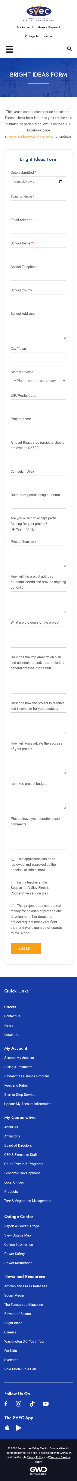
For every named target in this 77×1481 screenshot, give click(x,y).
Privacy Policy (35, 1457)
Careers (10, 1007)
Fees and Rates (16, 1085)
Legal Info (11, 1035)
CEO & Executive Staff (20, 1155)
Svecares (11, 1360)
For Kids (10, 1351)
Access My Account (19, 1058)
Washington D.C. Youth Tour (24, 1341)
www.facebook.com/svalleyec (30, 136)
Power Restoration (18, 1263)
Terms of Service (59, 1457)
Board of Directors (18, 1145)
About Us (11, 1127)
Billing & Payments (18, 1067)
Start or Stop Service (19, 1095)
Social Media (14, 1295)
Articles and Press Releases (25, 1286)
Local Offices (14, 1182)
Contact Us (12, 1016)
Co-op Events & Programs (23, 1164)
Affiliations (12, 1136)
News (8, 1025)
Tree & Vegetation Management (27, 1201)
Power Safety (14, 1254)
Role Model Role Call (20, 1369)
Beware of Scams (17, 1314)
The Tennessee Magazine (23, 1305)
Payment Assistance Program (26, 1076)
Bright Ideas (13, 1323)
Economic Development (22, 1173)
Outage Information (18, 1245)
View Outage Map (17, 1235)
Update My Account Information (27, 1104)
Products (11, 1192)
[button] (69, 49)
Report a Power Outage (21, 1226)
